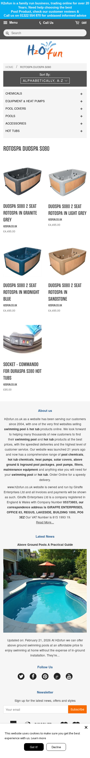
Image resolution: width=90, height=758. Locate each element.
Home (9, 67)
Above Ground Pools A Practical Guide (45, 544)
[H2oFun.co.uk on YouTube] (69, 676)
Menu (13, 22)
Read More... (45, 522)
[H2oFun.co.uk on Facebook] (33, 676)
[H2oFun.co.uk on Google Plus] (57, 676)
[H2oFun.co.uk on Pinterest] (45, 676)
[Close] (86, 727)
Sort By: (45, 74)
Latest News (45, 536)
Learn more (38, 738)
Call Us (48, 22)
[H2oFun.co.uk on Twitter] (21, 676)
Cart (84, 23)
